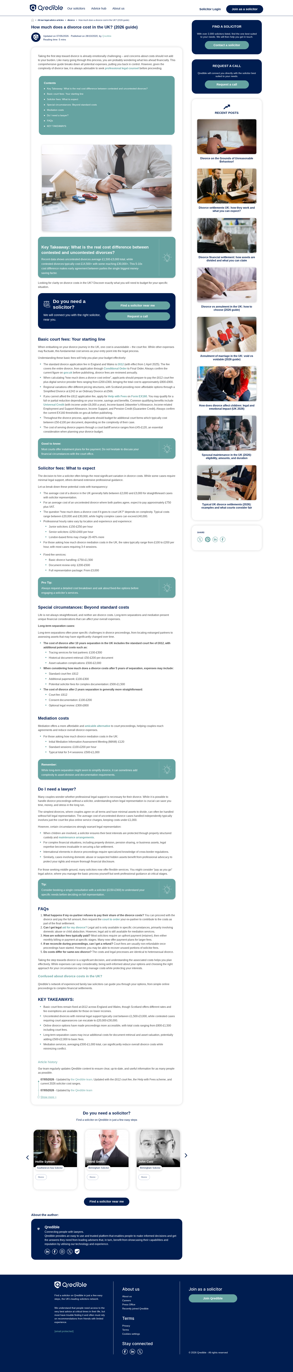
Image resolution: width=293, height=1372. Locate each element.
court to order (111, 919)
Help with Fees (117, 396)
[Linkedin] (48, 1251)
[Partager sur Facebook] (223, 539)
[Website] (77, 1251)
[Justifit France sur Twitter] (140, 1351)
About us (118, 8)
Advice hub (98, 8)
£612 (121, 364)
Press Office (128, 1304)
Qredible (106, 36)
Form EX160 (139, 396)
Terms (125, 1329)
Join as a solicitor (245, 9)
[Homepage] (34, 20)
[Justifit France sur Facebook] (125, 1351)
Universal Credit (53, 404)
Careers (126, 1300)
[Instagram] (63, 1251)
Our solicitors (76, 8)
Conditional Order (115, 368)
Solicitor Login (210, 9)
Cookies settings (131, 1333)
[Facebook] (55, 1251)
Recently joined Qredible (135, 1308)
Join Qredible (213, 1298)
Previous (26, 1157)
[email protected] (64, 1331)
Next (187, 1155)
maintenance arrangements (76, 837)
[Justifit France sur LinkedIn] (133, 1351)
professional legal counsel (122, 68)
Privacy (126, 1325)
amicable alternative (97, 726)
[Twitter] (70, 1251)
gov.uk (68, 372)
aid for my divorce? (74, 927)
